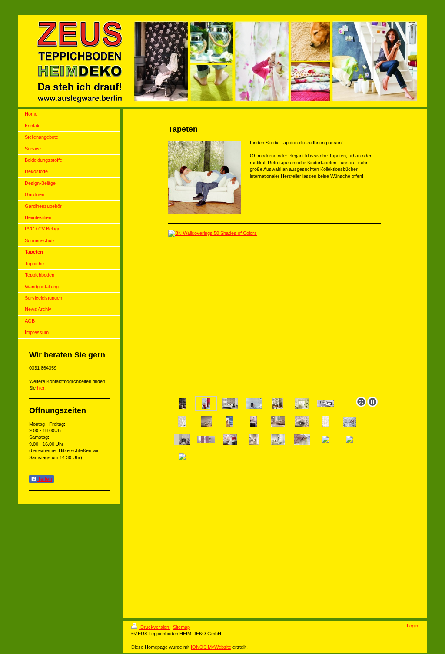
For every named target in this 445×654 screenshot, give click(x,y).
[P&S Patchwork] (278, 439)
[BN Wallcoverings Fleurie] (182, 403)
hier (40, 387)
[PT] (277, 403)
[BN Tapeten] (325, 421)
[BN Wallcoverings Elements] (182, 421)
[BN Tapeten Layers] (229, 421)
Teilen (44, 479)
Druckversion (154, 627)
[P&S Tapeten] (230, 439)
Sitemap (181, 627)
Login (412, 625)
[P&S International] (230, 403)
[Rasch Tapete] (254, 403)
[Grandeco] (206, 421)
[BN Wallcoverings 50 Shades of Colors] (274, 311)
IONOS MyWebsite (211, 647)
